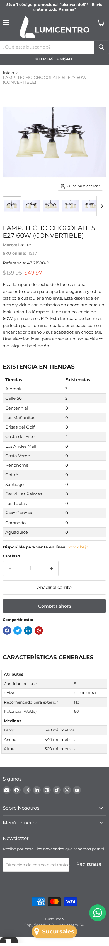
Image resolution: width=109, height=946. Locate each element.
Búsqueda (54, 919)
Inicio (8, 72)
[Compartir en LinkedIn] (28, 630)
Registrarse (88, 864)
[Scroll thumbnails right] (100, 206)
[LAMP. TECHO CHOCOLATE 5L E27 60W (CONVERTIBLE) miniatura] (12, 206)
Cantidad (11, 556)
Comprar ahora (54, 606)
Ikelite (24, 244)
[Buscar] (101, 47)
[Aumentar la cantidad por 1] (51, 568)
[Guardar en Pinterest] (39, 630)
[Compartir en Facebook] (7, 630)
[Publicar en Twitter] (17, 630)
